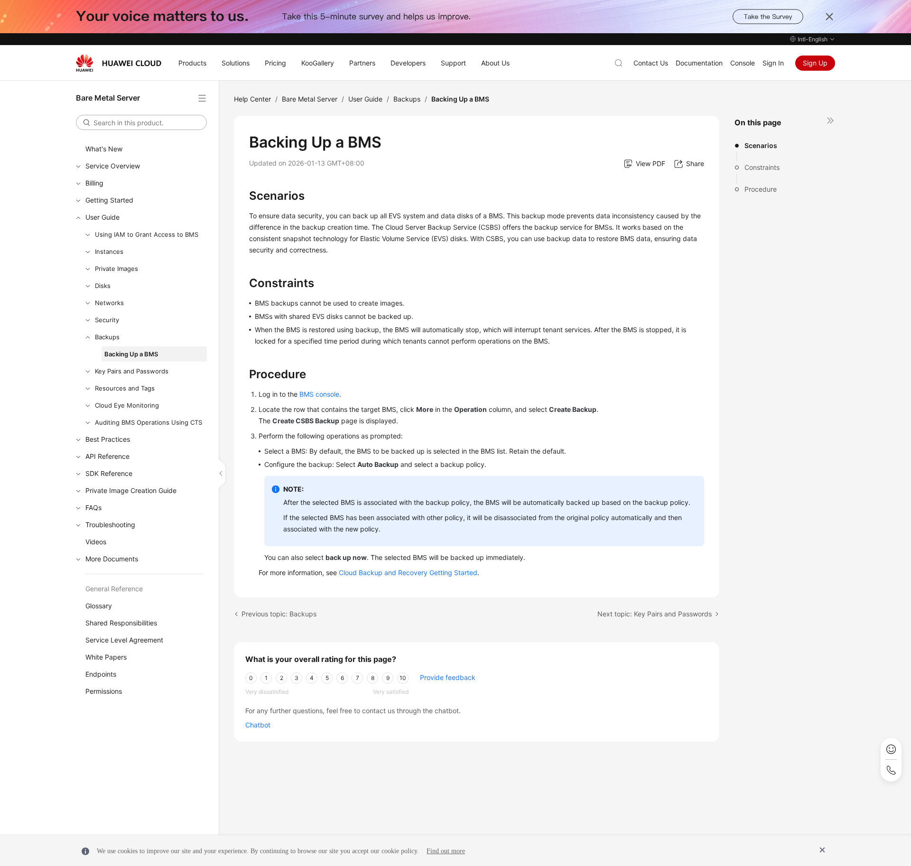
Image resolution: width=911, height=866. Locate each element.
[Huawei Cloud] (118, 63)
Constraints (762, 167)
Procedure (760, 189)
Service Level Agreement (124, 640)
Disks (103, 285)
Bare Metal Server (309, 99)
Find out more (446, 851)
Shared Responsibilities (121, 623)
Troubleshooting (110, 525)
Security (107, 320)
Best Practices (107, 439)
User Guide (102, 217)
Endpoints (100, 674)
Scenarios (760, 145)
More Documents (111, 559)
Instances (109, 251)
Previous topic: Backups (279, 614)
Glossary (98, 606)
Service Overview (112, 166)
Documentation (699, 63)
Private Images (116, 268)
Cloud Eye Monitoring (127, 405)
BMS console (319, 394)
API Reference (107, 456)
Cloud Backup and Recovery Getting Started (408, 572)
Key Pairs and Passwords (131, 371)
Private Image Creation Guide (131, 490)
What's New (103, 149)
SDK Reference (108, 473)
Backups (107, 337)
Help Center (252, 99)
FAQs (93, 507)
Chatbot (257, 725)
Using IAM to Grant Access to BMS (146, 234)
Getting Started (109, 200)
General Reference (114, 589)
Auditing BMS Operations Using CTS (148, 422)
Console (742, 63)
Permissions (103, 691)
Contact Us (650, 63)
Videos (95, 542)
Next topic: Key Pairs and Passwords (654, 614)
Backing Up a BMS (131, 354)
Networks (109, 303)
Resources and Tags (125, 388)
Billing (94, 183)
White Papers (106, 657)
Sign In (773, 63)
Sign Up (815, 63)
